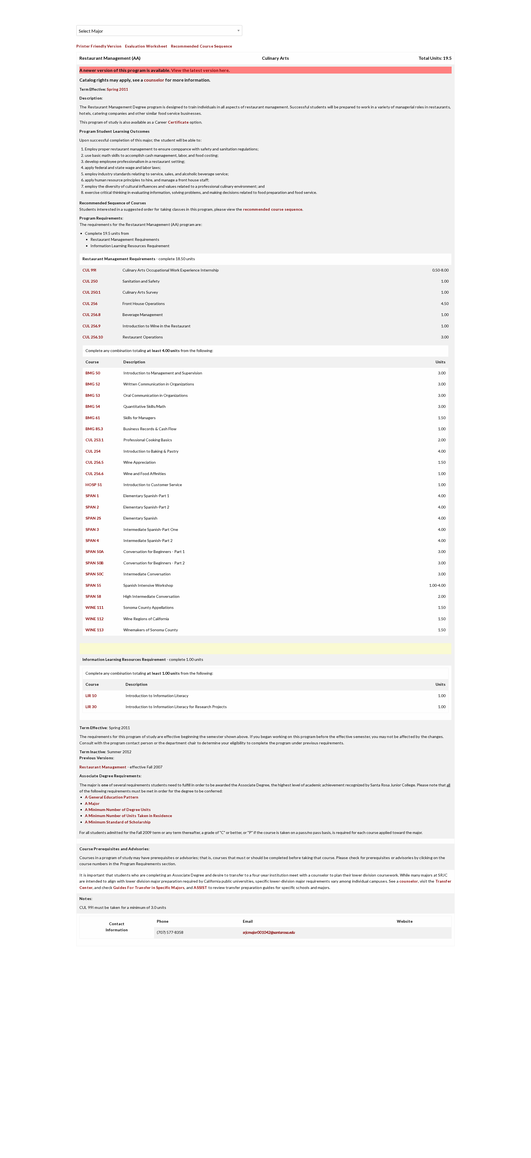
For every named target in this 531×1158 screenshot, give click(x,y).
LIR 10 (90, 695)
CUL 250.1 (91, 292)
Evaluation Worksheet (146, 46)
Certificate (178, 122)
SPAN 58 (93, 596)
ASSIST (200, 887)
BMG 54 (92, 406)
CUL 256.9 (91, 326)
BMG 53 (92, 395)
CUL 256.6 (94, 473)
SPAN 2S (93, 518)
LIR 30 (90, 706)
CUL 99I (89, 270)
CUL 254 (92, 451)
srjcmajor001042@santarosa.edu (269, 932)
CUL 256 (89, 303)
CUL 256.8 (91, 314)
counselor (154, 79)
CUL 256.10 (92, 337)
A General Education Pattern (111, 797)
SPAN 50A (94, 551)
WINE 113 (94, 629)
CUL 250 (89, 281)
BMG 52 (92, 384)
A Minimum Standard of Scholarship (117, 822)
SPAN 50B (94, 562)
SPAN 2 (92, 507)
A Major (92, 803)
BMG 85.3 (94, 428)
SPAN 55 (93, 585)
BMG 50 (92, 373)
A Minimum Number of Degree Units (118, 809)
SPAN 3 (92, 529)
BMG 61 (92, 417)
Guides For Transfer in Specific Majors (148, 887)
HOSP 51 (93, 484)
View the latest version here (199, 70)
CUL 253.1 (94, 439)
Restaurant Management (103, 767)
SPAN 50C (94, 574)
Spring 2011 (117, 89)
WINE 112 (94, 618)
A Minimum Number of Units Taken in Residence (128, 815)
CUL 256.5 (94, 462)
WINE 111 (94, 607)
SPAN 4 (92, 540)
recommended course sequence (273, 209)
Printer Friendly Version (98, 46)
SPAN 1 (92, 495)
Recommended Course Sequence (201, 46)
